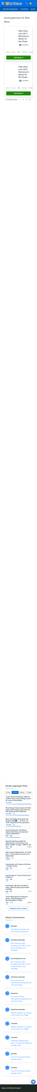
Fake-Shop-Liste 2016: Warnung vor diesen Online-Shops (23, 72)
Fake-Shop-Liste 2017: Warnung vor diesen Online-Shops (23, 36)
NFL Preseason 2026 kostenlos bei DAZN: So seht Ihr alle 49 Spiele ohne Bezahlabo (20, 946)
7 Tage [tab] (29, 792)
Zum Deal (17, 58)
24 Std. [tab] (15, 792)
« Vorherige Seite (11, 100)
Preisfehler (24, 9)
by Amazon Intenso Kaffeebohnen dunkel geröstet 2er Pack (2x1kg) (21, 982)
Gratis (33, 9)
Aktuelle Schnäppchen (10, 9)
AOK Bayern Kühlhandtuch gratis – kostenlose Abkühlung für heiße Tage (21, 1043)
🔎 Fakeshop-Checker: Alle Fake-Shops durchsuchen (20, 930)
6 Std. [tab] (8, 792)
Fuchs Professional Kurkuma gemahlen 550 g (21, 1058)
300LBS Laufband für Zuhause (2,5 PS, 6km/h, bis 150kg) (21, 1014)
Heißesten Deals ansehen (18, 908)
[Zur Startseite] (14, 3)
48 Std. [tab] (22, 792)
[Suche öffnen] (26, 3)
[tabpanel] (18, 850)
